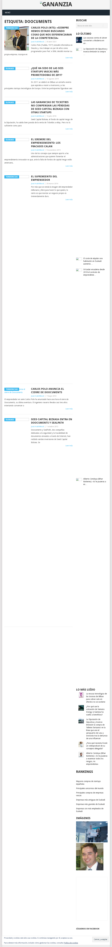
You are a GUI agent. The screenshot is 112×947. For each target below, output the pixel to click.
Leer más (69, 58)
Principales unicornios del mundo (90, 788)
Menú (7, 12)
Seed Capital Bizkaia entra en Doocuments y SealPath (51, 421)
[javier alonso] (89, 870)
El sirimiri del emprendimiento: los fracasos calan (46, 143)
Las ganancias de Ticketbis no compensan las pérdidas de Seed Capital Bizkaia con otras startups (50, 107)
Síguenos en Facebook (87, 929)
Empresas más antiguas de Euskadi (90, 800)
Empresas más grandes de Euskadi (90, 804)
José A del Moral (37, 42)
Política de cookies (71, 943)
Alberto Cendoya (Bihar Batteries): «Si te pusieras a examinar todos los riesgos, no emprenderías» (96, 758)
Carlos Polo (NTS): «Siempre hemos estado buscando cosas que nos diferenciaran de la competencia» (51, 32)
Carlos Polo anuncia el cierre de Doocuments (47, 390)
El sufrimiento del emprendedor (44, 178)
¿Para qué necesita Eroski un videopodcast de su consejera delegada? (96, 746)
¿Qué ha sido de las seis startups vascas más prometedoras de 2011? (47, 71)
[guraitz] (92, 842)
